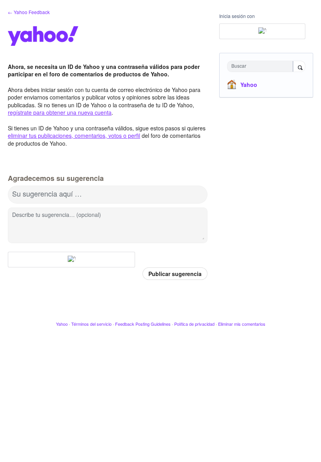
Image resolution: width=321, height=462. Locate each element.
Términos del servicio (91, 324)
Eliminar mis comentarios (241, 324)
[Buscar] (299, 67)
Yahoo (248, 84)
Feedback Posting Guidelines (143, 324)
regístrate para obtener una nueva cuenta (60, 112)
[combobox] (262, 66)
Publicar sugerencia (175, 274)
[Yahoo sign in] (71, 259)
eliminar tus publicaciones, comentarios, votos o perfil (74, 135)
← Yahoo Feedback (29, 12)
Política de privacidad (194, 324)
